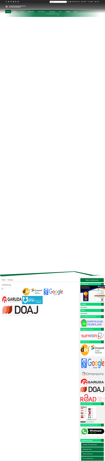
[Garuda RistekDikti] (12, 300)
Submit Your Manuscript (90, 444)
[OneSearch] (32, 300)
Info (60, 11)
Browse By (31, 11)
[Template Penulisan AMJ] (92, 323)
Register (91, 1)
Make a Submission (92, 280)
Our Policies (41, 11)
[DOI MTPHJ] (32, 292)
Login (97, 1)
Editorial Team (87, 449)
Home (8, 11)
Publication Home (75, 1)
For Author (52, 11)
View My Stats (90, 422)
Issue (22, 11)
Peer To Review (88, 454)
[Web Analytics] (82, 422)
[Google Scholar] (53, 292)
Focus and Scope (88, 458)
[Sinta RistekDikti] (12, 292)
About (15, 11)
